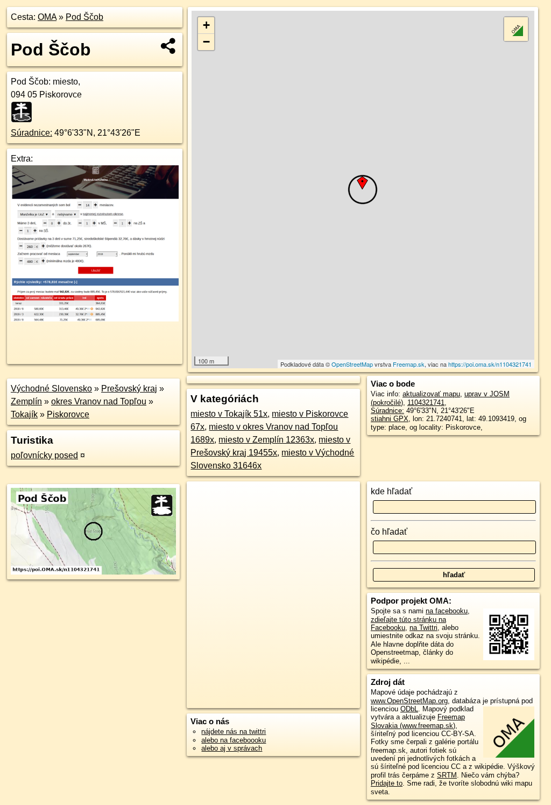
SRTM (447, 775)
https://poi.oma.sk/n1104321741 (490, 364)
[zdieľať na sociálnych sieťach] (168, 45)
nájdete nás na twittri (233, 731)
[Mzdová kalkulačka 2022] (95, 318)
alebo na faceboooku (233, 740)
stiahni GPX (389, 419)
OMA (47, 17)
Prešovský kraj (129, 388)
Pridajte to (386, 783)
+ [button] (206, 25)
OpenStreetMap (352, 364)
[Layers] (516, 29)
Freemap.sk (409, 364)
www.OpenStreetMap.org (409, 701)
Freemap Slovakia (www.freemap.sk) (418, 721)
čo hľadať (389, 531)
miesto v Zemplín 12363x (266, 439)
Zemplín (26, 401)
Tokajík (24, 414)
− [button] (206, 41)
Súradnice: (31, 132)
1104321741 (425, 402)
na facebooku (447, 611)
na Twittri (423, 628)
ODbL (409, 709)
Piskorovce (68, 414)
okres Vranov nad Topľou (98, 401)
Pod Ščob (84, 17)
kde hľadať (391, 491)
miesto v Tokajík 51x (228, 413)
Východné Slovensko (51, 388)
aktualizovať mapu (431, 394)
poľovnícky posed (44, 455)
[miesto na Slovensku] (24, 112)
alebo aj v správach (231, 748)
